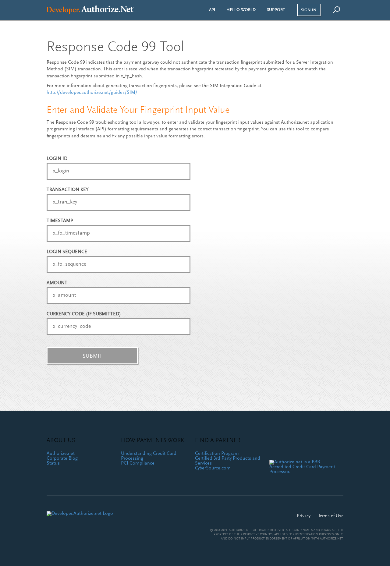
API (212, 10)
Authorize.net (61, 453)
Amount (57, 283)
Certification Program (217, 453)
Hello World (241, 10)
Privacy (303, 516)
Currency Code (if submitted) (84, 314)
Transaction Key (68, 189)
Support (276, 10)
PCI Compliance (137, 463)
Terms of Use (330, 516)
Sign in (309, 10)
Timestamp (60, 220)
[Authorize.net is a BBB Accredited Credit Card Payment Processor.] (304, 467)
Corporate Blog (62, 458)
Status (53, 463)
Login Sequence (67, 251)
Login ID (57, 158)
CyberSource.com (213, 468)
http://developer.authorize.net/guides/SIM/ (92, 92)
